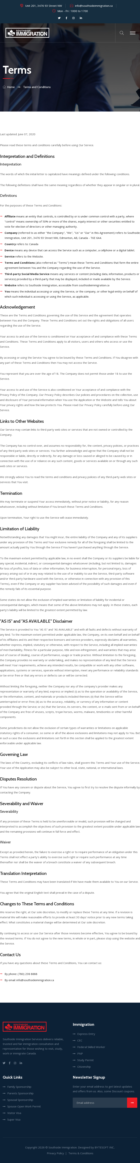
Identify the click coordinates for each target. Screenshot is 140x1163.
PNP (80, 1053)
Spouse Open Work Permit (24, 1106)
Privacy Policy (55, 1153)
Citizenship (84, 1066)
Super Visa (13, 1119)
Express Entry (86, 1034)
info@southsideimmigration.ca (94, 5)
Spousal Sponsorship (20, 1100)
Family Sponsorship (19, 1086)
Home (11, 87)
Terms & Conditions (80, 1153)
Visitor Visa (14, 1113)
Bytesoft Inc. (104, 1147)
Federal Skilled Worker (91, 1047)
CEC (79, 1040)
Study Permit (85, 1060)
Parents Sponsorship (20, 1093)
